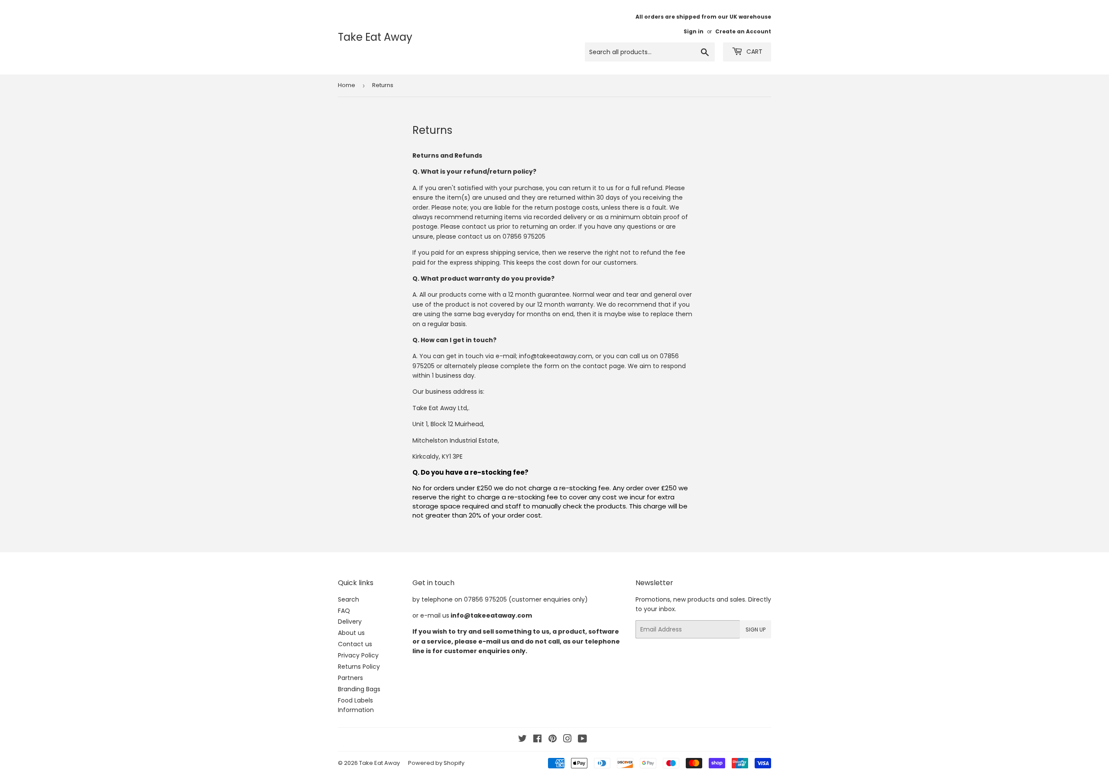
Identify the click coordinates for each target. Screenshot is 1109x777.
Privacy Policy (358, 655)
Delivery (350, 621)
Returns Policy (359, 666)
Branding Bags (359, 689)
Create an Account (743, 31)
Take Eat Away (375, 37)
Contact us (355, 644)
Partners (350, 677)
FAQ (344, 610)
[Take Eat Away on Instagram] (567, 739)
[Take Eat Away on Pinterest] (552, 739)
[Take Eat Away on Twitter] (522, 739)
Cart (753, 51)
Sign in (694, 31)
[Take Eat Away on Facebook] (537, 739)
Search (348, 599)
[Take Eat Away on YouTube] (582, 739)
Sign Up (755, 629)
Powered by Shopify (436, 763)
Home (346, 85)
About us (351, 632)
